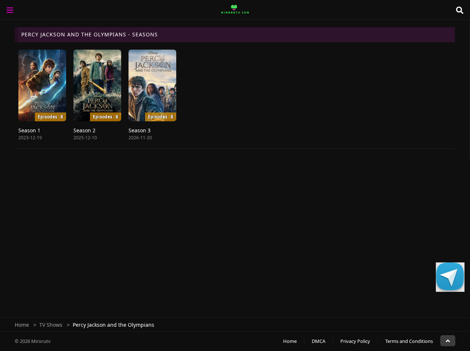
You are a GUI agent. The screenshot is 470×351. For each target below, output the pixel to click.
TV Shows (50, 324)
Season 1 (29, 130)
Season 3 (140, 130)
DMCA (318, 341)
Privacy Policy (355, 341)
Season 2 (84, 130)
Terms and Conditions (409, 341)
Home (22, 324)
